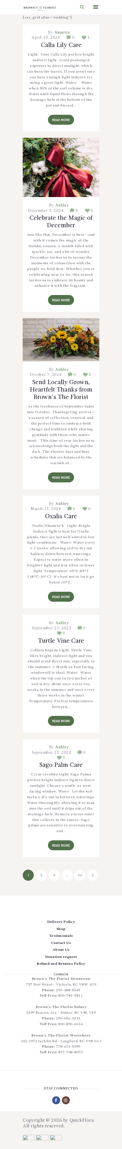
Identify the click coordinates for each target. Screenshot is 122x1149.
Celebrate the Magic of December (61, 222)
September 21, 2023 (51, 628)
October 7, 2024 (46, 375)
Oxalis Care (61, 516)
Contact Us (61, 943)
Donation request (61, 957)
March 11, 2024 (46, 509)
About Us (61, 950)
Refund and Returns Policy (61, 964)
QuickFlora (82, 1120)
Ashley (61, 205)
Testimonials (61, 936)
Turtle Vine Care (61, 641)
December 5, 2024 (45, 211)
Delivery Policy (61, 922)
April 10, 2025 (45, 38)
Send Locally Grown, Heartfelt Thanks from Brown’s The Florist (61, 389)
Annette (61, 32)
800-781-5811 (70, 996)
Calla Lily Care (61, 45)
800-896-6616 (70, 1024)
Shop (61, 929)
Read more (61, 120)
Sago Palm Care (61, 765)
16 (81, 875)
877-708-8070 (70, 1052)
